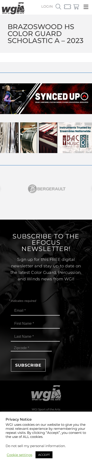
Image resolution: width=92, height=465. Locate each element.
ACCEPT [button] (44, 454)
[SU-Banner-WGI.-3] (46, 113)
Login (47, 6)
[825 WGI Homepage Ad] (46, 152)
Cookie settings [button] (19, 455)
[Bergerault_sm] (46, 189)
